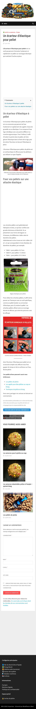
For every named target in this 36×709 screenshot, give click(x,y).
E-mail (5, 567)
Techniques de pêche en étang (15, 389)
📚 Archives (5, 676)
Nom (5, 559)
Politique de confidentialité (10, 689)
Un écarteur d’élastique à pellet (14, 103)
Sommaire (9, 100)
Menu (5, 23)
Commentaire (7, 535)
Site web (5, 575)
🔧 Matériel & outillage (17, 416)
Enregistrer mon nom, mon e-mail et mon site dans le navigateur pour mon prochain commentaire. (17, 586)
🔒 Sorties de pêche (8, 698)
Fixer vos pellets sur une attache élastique (18, 106)
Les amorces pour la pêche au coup (14, 453)
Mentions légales (7, 687)
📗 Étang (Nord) (7, 667)
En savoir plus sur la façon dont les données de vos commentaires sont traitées (17, 603)
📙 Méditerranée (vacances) (11, 669)
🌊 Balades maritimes (9, 674)
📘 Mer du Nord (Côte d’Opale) (12, 665)
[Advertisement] (18, 77)
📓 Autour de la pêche (9, 671)
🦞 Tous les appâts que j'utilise (12, 418)
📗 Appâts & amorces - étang (11, 32)
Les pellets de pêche (12, 382)
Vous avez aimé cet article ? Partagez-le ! (17, 410)
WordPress (26, 706)
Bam (32, 706)
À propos (5, 685)
